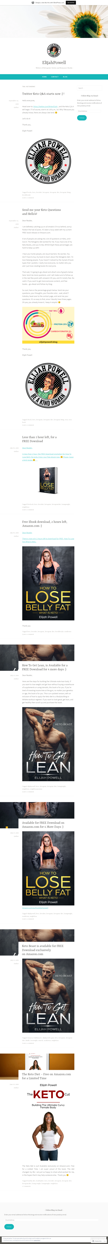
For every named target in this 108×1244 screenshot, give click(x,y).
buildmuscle (38, 1038)
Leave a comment (28, 198)
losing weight (36, 1183)
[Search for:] (89, 88)
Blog (65, 77)
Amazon (30, 1038)
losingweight (66, 504)
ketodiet (39, 192)
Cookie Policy (37, 1240)
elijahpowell (31, 786)
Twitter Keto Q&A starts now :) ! (43, 94)
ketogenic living (65, 192)
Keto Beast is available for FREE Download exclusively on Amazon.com (42, 950)
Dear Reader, (27, 448)
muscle (40, 1040)
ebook (29, 420)
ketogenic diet (54, 192)
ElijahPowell (54, 62)
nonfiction (67, 631)
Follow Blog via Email (89, 96)
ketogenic (46, 192)
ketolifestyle (26, 195)
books (29, 192)
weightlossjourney (36, 789)
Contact (55, 77)
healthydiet (40, 1181)
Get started (71, 2)
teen (66, 420)
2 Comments (26, 1186)
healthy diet (31, 1181)
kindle (28, 1040)
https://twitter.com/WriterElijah (45, 106)
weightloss (25, 507)
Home (44, 77)
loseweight (34, 1040)
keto (33, 192)
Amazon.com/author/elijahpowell (35, 908)
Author (16, 107)
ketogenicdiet (56, 504)
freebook (30, 504)
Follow (82, 118)
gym (52, 1038)
